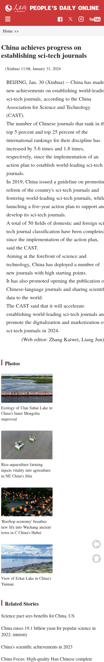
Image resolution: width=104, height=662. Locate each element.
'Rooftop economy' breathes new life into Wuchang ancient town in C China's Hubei (26, 527)
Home (8, 31)
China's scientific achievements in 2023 (37, 647)
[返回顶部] (96, 558)
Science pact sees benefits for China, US (38, 616)
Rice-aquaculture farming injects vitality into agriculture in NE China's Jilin (26, 470)
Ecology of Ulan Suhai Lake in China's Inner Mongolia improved (26, 413)
